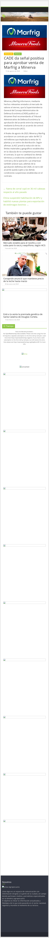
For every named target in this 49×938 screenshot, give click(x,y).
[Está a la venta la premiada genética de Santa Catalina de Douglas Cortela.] (24, 290)
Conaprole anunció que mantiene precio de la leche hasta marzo (23, 280)
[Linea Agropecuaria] (4, 9)
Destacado (8, 54)
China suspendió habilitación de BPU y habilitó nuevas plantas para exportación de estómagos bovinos (23, 201)
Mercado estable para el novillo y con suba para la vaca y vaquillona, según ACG (24, 244)
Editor (26, 71)
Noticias (17, 54)
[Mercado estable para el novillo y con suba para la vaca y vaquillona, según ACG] (24, 218)
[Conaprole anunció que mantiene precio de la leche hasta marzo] (24, 254)
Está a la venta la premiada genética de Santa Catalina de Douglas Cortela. (22, 315)
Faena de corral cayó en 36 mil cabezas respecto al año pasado (24, 190)
